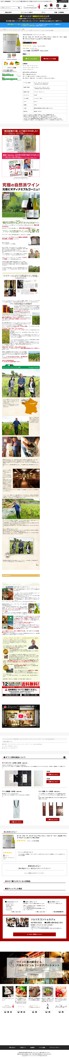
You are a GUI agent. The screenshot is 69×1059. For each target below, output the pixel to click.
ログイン (36, 873)
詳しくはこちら (16, 912)
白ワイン (16, 746)
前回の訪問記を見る (7, 575)
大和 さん (7, 855)
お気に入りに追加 (50, 59)
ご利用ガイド (23, 1047)
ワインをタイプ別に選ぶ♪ (8, 746)
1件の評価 (42, 46)
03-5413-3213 (36, 922)
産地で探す (16, 739)
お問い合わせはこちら (54, 922)
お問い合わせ (12, 1047)
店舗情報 (32, 1047)
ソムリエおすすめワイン (13, 748)
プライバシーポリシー (55, 1047)
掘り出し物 (4, 748)
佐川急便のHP (49, 21)
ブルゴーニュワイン (28, 739)
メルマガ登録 (42, 1047)
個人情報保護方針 (59, 912)
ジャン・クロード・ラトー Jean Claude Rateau (44, 739)
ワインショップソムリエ (8, 739)
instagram (35, 975)
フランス (21, 739)
